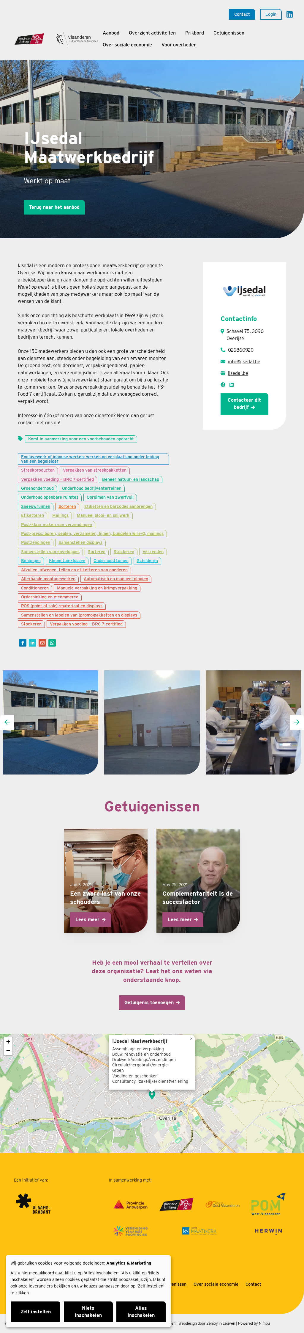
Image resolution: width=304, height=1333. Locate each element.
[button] (152, 1095)
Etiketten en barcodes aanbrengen (118, 506)
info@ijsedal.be (244, 361)
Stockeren (124, 551)
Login (270, 14)
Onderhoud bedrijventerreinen (91, 488)
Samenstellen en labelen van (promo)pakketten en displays (79, 614)
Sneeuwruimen (35, 506)
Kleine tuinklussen (67, 560)
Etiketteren (32, 515)
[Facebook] (22, 643)
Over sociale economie (127, 45)
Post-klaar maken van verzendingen (56, 524)
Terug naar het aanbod (54, 207)
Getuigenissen (228, 33)
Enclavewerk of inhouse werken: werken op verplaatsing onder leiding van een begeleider (90, 458)
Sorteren (67, 506)
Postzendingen (35, 542)
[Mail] (42, 643)
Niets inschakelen (88, 1311)
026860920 (241, 350)
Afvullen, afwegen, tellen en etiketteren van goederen (74, 569)
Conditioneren (35, 587)
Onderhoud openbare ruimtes (49, 497)
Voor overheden (179, 45)
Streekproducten (38, 470)
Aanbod (111, 33)
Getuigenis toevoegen (149, 1002)
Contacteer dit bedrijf (244, 403)
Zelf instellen (35, 1312)
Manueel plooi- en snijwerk (103, 515)
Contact (242, 14)
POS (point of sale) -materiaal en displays (61, 605)
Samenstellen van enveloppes (50, 551)
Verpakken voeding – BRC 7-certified (57, 479)
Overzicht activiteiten (152, 33)
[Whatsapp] (52, 643)
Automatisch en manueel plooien (116, 578)
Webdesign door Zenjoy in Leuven (206, 1323)
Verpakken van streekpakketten (94, 470)
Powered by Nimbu (254, 1323)
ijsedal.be (238, 373)
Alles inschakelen (141, 1311)
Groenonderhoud (37, 488)
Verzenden (153, 551)
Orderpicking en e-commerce (49, 596)
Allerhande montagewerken (48, 578)
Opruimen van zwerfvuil (110, 497)
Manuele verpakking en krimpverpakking (97, 587)
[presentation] (7, 722)
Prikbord (194, 33)
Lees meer (87, 919)
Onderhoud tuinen (111, 560)
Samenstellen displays (80, 542)
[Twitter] (32, 643)
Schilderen (147, 560)
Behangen (31, 560)
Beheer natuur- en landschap (130, 479)
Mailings (60, 515)
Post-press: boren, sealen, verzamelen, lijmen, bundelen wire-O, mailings (92, 533)
